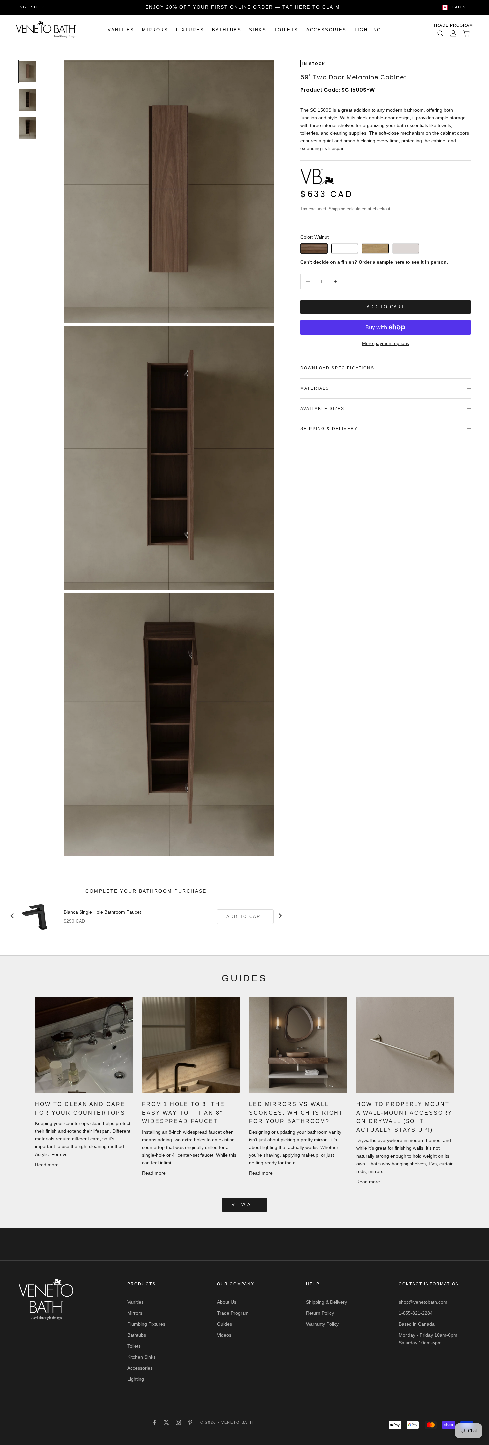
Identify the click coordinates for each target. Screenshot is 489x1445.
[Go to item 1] (27, 71)
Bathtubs (226, 29)
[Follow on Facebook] (154, 1422)
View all (245, 1204)
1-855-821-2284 (416, 1313)
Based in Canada (417, 1324)
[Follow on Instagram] (178, 1422)
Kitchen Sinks (141, 1357)
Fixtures (190, 29)
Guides (224, 1324)
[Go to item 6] (27, 128)
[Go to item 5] (27, 99)
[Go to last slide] (12, 915)
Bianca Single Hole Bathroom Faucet (102, 912)
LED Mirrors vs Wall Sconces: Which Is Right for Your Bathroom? (296, 1112)
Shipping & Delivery (326, 1302)
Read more (47, 1164)
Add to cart (386, 306)
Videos (224, 1335)
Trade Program (453, 25)
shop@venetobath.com (423, 1302)
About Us (226, 1302)
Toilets (286, 29)
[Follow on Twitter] (166, 1422)
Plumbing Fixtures (146, 1324)
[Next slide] (279, 915)
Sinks (257, 29)
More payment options (385, 343)
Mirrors (155, 29)
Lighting (368, 29)
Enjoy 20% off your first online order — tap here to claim (242, 7)
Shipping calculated (347, 208)
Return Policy (320, 1313)
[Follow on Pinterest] (190, 1422)
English (27, 7)
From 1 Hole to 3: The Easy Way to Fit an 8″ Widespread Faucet (183, 1112)
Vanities (121, 29)
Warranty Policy (322, 1324)
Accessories (326, 29)
